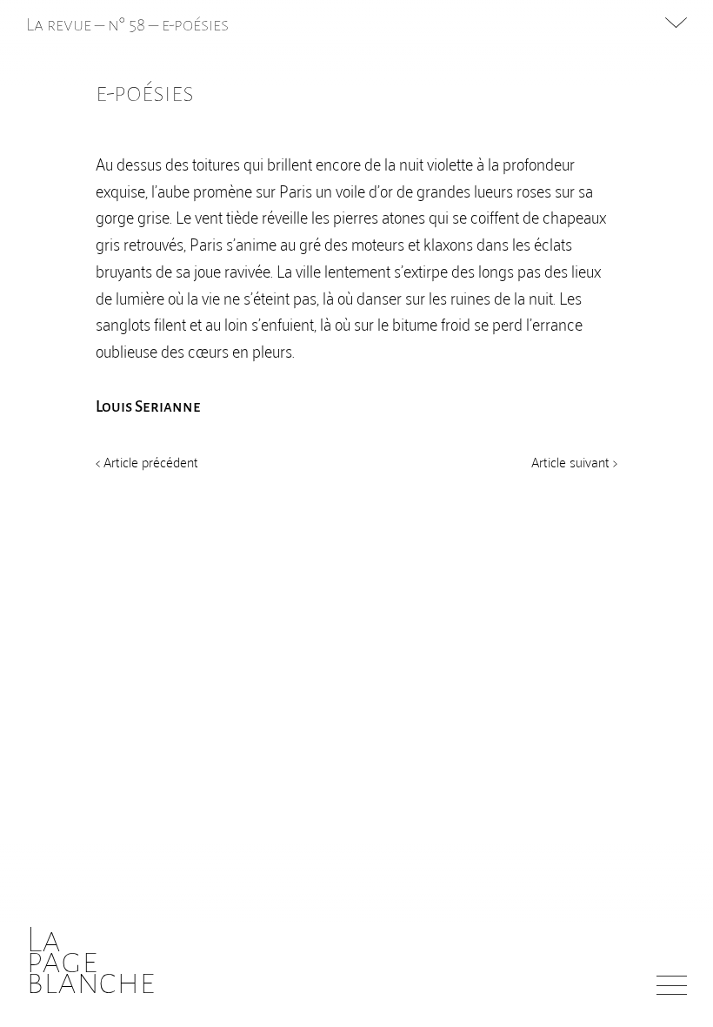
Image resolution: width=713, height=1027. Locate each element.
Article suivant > (574, 461)
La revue (60, 24)
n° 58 (126, 24)
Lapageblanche (91, 960)
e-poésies (195, 24)
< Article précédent (147, 461)
